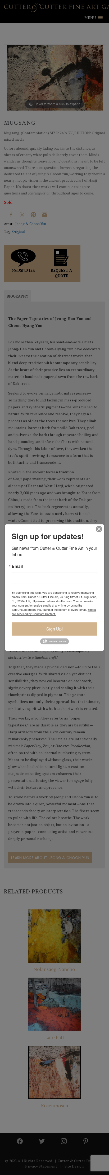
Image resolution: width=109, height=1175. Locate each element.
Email (17, 566)
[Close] (99, 529)
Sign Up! (54, 629)
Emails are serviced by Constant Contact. (54, 611)
